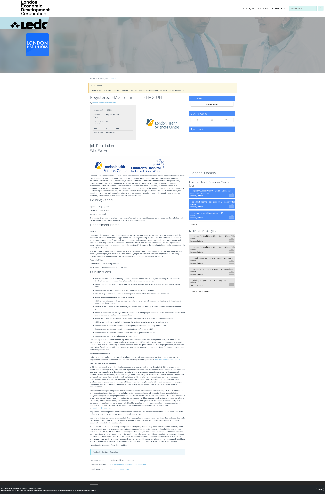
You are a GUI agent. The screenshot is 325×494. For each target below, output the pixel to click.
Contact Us (278, 8)
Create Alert (213, 104)
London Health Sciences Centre (104, 103)
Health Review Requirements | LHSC (169, 359)
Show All (194, 224)
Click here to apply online (119, 469)
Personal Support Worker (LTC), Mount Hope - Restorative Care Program (212, 260)
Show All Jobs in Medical (200, 291)
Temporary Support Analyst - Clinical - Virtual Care (210, 193)
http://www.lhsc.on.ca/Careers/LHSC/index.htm (128, 464)
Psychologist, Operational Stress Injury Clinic (208, 282)
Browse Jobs (103, 78)
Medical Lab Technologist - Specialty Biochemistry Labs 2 (212, 204)
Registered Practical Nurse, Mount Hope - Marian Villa (212, 238)
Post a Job (248, 8)
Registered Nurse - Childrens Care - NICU (207, 215)
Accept (320, 489)
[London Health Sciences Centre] (162, 123)
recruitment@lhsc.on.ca (101, 408)
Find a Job (263, 8)
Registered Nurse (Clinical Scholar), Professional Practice (212, 271)
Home (92, 78)
